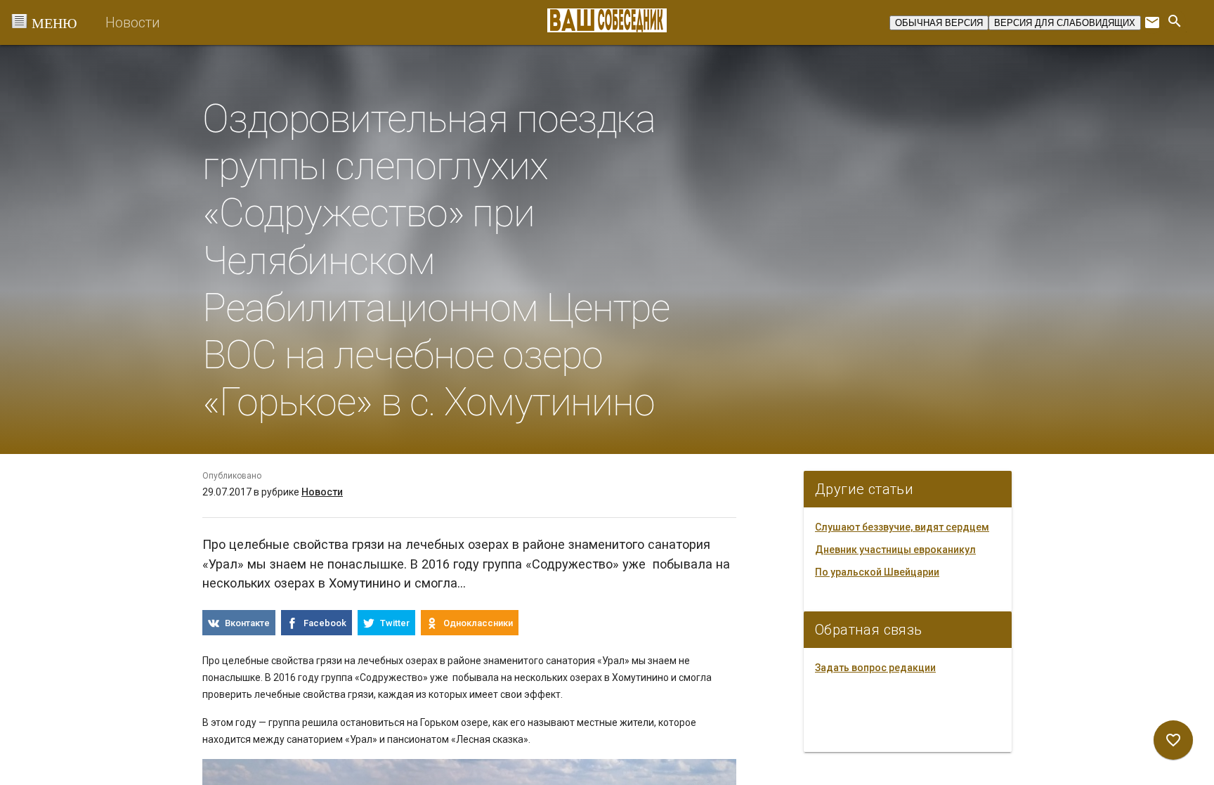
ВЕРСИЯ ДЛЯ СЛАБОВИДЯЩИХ (1064, 23)
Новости (132, 22)
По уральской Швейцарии (877, 572)
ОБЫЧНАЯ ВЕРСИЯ (939, 23)
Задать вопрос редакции (875, 667)
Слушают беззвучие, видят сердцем (902, 527)
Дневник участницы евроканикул (895, 549)
